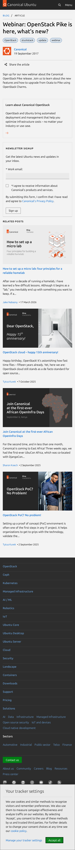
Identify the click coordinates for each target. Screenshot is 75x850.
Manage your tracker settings (24, 840)
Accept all (54, 840)
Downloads (10, 683)
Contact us (12, 760)
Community (24, 768)
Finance (67, 744)
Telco (56, 744)
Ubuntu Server (12, 641)
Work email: (15, 169)
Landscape (9, 666)
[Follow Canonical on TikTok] (51, 783)
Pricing (7, 700)
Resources (61, 768)
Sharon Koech (10, 465)
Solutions (9, 708)
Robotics (8, 608)
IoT (5, 616)
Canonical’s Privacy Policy (38, 201)
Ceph (6, 574)
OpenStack (10, 566)
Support (8, 691)
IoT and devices (41, 722)
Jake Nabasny (10, 302)
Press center (10, 774)
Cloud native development (19, 727)
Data (11, 716)
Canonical (20, 49)
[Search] (59, 5)
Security (8, 658)
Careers (38, 768)
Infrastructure (25, 716)
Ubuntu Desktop (13, 633)
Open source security (16, 722)
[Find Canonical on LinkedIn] (24, 783)
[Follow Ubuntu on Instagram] (33, 783)
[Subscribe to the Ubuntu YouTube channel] (42, 783)
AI (4, 716)
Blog (6, 15)
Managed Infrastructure (51, 716)
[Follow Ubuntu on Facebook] (14, 783)
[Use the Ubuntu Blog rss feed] (60, 783)
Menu (68, 4)
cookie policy (19, 830)
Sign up (13, 210)
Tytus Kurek (9, 381)
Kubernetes (10, 583)
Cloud (6, 649)
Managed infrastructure (18, 591)
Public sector (42, 744)
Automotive (10, 744)
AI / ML (7, 599)
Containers (10, 675)
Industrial (26, 744)
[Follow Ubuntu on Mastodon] (5, 783)
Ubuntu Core (11, 624)
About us (8, 768)
